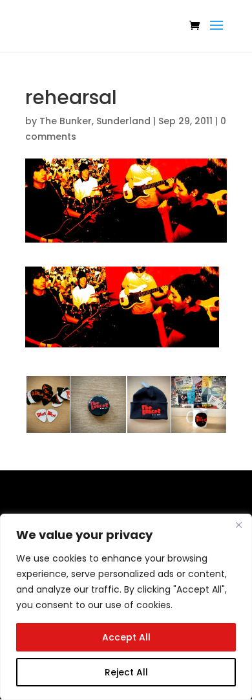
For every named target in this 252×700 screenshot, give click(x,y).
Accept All (126, 637)
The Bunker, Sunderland (95, 121)
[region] (126, 607)
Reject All (126, 672)
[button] (122, 307)
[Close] (238, 524)
